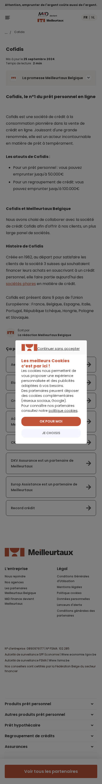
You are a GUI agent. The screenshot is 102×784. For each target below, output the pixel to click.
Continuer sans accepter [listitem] (48, 354)
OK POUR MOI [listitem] (51, 421)
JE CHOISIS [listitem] (51, 433)
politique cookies (63, 410)
